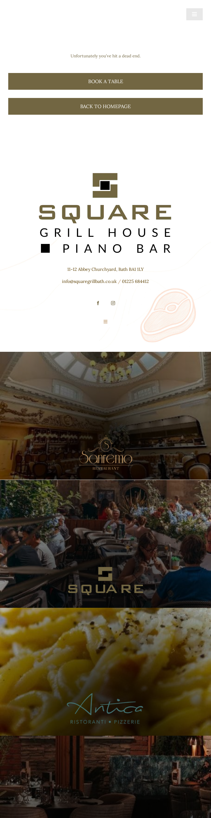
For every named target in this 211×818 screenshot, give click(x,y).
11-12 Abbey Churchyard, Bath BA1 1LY (105, 269)
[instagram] (113, 303)
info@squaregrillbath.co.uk (89, 281)
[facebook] (98, 303)
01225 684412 (135, 281)
